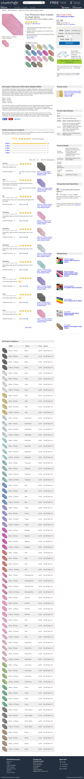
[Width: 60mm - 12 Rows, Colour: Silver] (4, 386)
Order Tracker (11, 767)
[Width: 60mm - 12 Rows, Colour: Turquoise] (4, 476)
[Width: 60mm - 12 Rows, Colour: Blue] (4, 498)
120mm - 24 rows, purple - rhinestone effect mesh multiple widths (44, 189)
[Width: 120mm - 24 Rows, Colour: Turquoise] (4, 481)
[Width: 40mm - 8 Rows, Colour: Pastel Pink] (4, 650)
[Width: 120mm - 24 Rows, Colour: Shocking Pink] (4, 594)
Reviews (36, 23)
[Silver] (34, 47)
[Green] (28, 64)
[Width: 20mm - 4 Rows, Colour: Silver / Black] (4, 711)
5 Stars (7, 143)
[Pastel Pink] (45, 59)
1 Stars (7, 152)
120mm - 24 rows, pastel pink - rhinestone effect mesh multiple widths (44, 206)
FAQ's (8, 763)
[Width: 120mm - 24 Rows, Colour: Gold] (4, 414)
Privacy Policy (11, 772)
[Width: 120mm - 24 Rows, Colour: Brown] (4, 751)
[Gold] (39, 47)
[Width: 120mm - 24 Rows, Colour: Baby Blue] (4, 459)
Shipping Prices (11, 769)
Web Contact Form (42, 771)
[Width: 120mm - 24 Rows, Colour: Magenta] (4, 549)
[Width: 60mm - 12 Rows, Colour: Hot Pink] (4, 610)
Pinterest (64, 766)
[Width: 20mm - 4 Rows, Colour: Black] (4, 352)
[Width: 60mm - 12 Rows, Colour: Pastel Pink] (4, 655)
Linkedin (64, 768)
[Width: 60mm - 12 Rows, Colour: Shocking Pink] (4, 588)
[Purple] (39, 53)
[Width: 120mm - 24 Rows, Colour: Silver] (4, 392)
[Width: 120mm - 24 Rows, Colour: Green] (4, 706)
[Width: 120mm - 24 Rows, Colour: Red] (4, 571)
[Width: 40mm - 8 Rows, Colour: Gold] (4, 403)
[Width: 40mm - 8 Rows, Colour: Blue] (4, 493)
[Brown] (39, 64)
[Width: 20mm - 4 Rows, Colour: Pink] (4, 622)
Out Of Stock (69, 43)
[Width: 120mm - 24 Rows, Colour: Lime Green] (4, 683)
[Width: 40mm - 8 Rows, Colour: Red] (4, 560)
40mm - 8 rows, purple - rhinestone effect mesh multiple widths (44, 287)
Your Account (77, 7)
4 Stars (7, 145)
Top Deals (25, 7)
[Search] (42, 3)
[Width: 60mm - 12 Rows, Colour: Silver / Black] (4, 723)
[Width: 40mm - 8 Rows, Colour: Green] (4, 695)
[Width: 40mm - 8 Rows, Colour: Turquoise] (4, 470)
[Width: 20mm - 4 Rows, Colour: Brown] (4, 734)
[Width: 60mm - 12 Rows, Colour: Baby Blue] (4, 453)
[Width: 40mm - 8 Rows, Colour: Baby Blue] (4, 448)
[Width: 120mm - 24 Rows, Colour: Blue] (4, 504)
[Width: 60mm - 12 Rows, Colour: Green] (4, 700)
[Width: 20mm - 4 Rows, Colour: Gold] (4, 397)
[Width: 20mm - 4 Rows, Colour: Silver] (4, 375)
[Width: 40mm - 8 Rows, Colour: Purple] (4, 515)
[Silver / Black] (34, 64)
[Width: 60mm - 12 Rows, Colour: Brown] (4, 745)
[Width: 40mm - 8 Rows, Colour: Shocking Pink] (4, 582)
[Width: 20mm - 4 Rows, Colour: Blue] (4, 487)
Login (8, 765)
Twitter (64, 762)
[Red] (51, 53)
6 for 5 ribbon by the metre (65, 16)
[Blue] (34, 53)
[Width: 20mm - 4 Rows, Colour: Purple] (4, 509)
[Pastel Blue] (45, 47)
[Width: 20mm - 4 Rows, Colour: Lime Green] (4, 667)
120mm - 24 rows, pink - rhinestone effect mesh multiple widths (44, 222)
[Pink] (39, 59)
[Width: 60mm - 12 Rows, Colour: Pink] (4, 633)
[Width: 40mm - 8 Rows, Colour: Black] (4, 358)
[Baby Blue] (51, 47)
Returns (9, 770)
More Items (28, 327)
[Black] (28, 47)
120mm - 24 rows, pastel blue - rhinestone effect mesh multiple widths (44, 255)
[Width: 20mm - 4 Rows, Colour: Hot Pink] (4, 599)
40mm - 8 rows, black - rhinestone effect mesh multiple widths (44, 304)
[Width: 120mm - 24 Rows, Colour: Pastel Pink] (4, 661)
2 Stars (7, 150)
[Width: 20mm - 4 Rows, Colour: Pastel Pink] (4, 644)
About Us (9, 761)
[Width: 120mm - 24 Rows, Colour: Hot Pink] (4, 616)
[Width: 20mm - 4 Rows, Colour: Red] (4, 554)
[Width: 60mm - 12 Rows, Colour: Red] (4, 566)
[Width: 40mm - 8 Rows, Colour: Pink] (4, 627)
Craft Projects (17, 7)
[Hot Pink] (5, 43)
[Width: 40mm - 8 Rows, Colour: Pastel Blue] (4, 425)
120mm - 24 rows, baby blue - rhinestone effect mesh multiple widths (44, 271)
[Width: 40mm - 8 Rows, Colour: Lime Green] (4, 672)
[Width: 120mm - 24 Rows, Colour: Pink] (4, 639)
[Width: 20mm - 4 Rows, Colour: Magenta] (4, 532)
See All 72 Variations (69, 24)
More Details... (31, 38)
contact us (77, 205)
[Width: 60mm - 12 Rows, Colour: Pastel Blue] (4, 431)
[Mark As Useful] (20, 173)
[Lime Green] (51, 59)
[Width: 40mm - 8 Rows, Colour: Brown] (4, 740)
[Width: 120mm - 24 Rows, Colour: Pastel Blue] (4, 436)
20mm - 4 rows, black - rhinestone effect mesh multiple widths (44, 173)
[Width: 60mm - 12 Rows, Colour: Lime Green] (4, 678)
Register (13, 765)
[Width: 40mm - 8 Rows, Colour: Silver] (4, 380)
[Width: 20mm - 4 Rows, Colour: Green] (4, 689)
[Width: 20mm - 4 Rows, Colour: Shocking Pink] (4, 577)
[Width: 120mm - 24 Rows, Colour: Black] (4, 369)
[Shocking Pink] (28, 59)
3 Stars (7, 148)
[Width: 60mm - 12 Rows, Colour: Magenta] (4, 543)
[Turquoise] (28, 53)
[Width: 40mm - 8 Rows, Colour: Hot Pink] (4, 605)
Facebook (65, 764)
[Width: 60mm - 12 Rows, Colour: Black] (4, 364)
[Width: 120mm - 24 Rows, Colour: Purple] (4, 526)
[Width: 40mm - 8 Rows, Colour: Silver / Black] (4, 717)
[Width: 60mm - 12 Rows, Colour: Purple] (4, 521)
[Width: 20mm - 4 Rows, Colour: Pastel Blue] (4, 420)
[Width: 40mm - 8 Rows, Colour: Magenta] (4, 538)
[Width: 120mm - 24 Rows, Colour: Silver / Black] (4, 728)
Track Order (32, 7)
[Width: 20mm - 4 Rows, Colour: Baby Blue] (4, 442)
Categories (3, 7)
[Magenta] (45, 53)
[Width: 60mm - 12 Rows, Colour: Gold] (4, 408)
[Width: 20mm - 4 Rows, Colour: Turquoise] (4, 465)
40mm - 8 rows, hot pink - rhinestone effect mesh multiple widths (44, 320)
